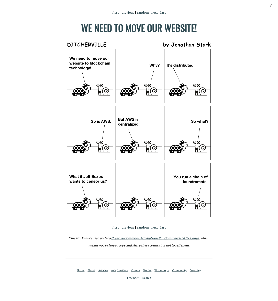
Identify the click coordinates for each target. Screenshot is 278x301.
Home (80, 270)
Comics (135, 270)
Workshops (161, 270)
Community (179, 270)
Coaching (195, 270)
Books (147, 270)
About (91, 270)
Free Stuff (133, 277)
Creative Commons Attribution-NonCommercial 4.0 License (155, 238)
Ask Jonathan (119, 270)
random (143, 12)
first (115, 12)
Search (146, 277)
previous (127, 12)
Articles (103, 270)
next (154, 12)
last (163, 12)
